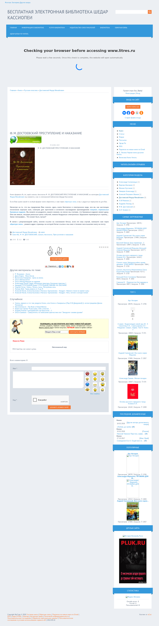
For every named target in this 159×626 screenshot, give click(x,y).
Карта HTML (16, 616)
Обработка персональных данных (45, 618)
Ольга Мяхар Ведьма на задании (27, 281)
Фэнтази (8, 2)
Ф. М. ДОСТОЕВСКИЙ (28, 235)
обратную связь (71, 202)
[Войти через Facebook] (128, 113)
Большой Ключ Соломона (126, 277)
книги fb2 (15, 235)
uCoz (150, 614)
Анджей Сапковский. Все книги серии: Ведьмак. (133, 354)
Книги (20, 90)
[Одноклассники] (65, 266)
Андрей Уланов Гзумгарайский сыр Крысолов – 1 (33, 311)
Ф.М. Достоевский (126, 207)
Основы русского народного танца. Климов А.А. (133, 403)
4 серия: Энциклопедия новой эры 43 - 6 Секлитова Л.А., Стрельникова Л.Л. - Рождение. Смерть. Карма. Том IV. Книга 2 (132, 326)
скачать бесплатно (45, 235)
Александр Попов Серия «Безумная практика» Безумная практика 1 (40, 283)
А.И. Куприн (123, 210)
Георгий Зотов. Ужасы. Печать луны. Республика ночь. (35, 287)
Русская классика (31, 90)
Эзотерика (15, 2)
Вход (138, 93)
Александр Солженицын (128, 182)
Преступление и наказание (63, 235)
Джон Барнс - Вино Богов (24, 276)
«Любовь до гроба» (124, 427)
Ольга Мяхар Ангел (22, 280)
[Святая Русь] (133, 536)
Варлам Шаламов (125, 185)
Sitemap (26, 616)
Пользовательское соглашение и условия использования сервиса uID (40, 619)
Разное (145, 431)
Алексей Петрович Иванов (129, 194)
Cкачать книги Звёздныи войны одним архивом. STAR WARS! (131, 263)
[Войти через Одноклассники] (141, 113)
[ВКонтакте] (60, 266)
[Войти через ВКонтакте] (124, 113)
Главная (13, 90)
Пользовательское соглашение (19, 618)
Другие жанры (25, 2)
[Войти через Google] (137, 113)
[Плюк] (132, 583)
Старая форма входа (133, 118)
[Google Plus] (73, 266)
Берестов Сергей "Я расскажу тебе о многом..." (33, 309)
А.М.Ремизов (124, 201)
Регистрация (130, 93)
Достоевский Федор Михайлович (51, 90)
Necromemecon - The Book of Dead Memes (31, 307)
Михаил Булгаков (125, 188)
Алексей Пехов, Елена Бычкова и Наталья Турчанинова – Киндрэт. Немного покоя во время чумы (52, 291)
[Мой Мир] (67, 266)
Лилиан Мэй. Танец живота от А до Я (29, 289)
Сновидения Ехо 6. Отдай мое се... (130, 441)
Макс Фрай (144, 438)
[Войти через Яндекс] (133, 113)
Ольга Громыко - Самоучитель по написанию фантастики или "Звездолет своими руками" (49, 312)
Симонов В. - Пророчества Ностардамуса (132, 282)
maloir (42, 232)
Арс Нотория (121, 223)
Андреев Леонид (125, 204)
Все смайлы (95, 394)
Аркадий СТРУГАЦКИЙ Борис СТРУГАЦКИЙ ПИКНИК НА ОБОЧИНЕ (41, 285)
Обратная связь (45, 614)
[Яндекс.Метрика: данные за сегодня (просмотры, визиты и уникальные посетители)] (133, 597)
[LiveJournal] (70, 266)
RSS (9, 616)
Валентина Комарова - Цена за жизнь (29, 278)
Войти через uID (133, 107)
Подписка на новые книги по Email (65, 614)
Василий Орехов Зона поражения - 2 (130, 243)
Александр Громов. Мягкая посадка (132, 378)
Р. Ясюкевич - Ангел (22, 274)
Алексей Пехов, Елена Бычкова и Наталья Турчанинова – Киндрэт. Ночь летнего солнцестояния (51, 293)
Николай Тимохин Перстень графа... (130, 434)
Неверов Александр (126, 191)
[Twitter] (62, 266)
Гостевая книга (32, 614)
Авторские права (36, 616)
